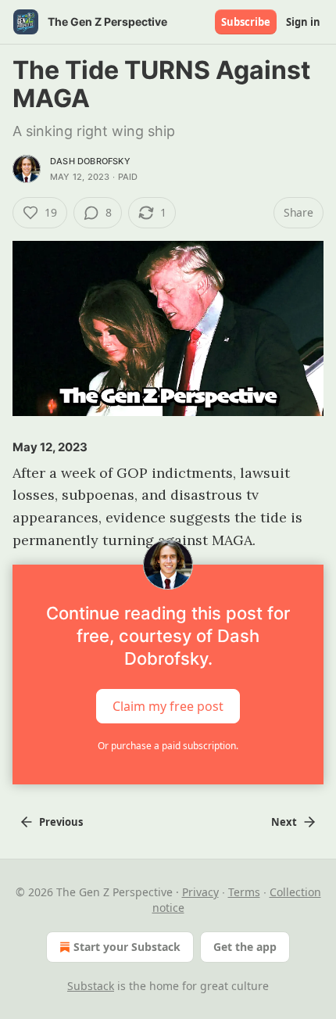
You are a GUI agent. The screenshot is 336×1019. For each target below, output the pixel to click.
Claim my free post (168, 706)
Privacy (200, 891)
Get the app (245, 946)
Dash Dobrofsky (90, 161)
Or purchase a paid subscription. (168, 745)
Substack (90, 985)
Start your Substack (127, 946)
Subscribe (245, 22)
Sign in (303, 22)
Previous (61, 822)
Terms (244, 891)
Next (284, 822)
